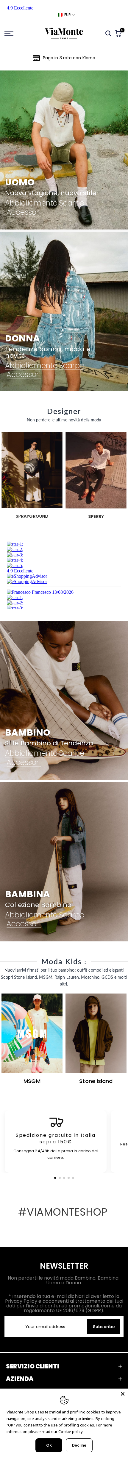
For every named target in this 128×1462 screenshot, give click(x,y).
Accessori (24, 212)
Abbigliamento (31, 203)
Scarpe (71, 203)
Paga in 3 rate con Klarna (69, 58)
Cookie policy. (70, 1431)
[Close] (123, 1394)
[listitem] (56, 1141)
